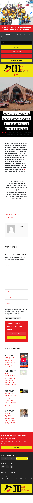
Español (13, 36)
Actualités (9, 214)
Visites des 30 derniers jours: (6, 481)
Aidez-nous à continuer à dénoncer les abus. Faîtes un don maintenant (17, 28)
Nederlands (12, 34)
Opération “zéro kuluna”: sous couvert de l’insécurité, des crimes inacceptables (10, 361)
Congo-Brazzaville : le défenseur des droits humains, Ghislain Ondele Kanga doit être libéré (10, 418)
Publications (9, 217)
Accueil (4, 132)
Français (22, 34)
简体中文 (7, 34)
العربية (2, 34)
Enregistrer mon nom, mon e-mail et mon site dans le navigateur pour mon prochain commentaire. (16, 312)
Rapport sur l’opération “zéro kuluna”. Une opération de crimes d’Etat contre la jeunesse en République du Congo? (11, 400)
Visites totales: (26, 481)
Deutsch (26, 34)
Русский (9, 36)
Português (3, 36)
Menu (17, 75)
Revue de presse (11, 472)
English (17, 34)
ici (24, 170)
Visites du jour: (4, 478)
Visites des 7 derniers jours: (25, 478)
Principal (17, 214)
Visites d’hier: (13, 478)
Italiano (30, 34)
